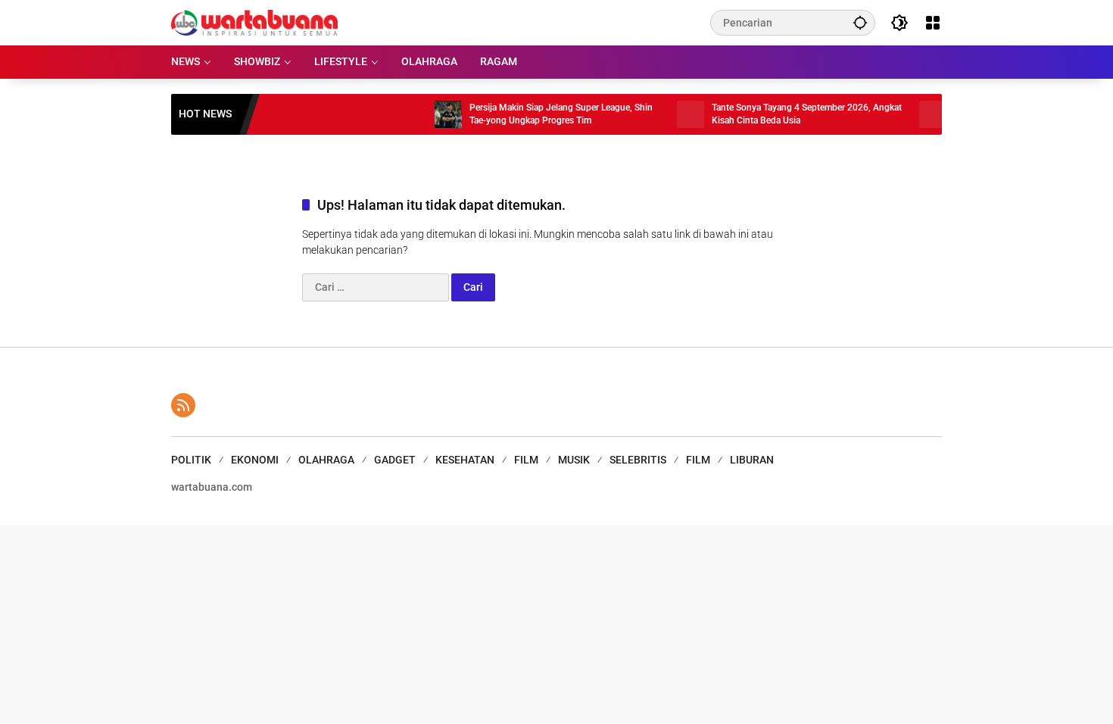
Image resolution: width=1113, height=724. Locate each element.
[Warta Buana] (254, 22)
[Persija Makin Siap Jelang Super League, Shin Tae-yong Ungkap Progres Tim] (434, 114)
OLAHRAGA (326, 460)
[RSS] (183, 405)
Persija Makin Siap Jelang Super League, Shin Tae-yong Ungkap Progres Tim (547, 114)
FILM (526, 460)
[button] (860, 22)
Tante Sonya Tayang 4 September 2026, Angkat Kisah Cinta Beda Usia (793, 114)
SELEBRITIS (638, 460)
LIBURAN (752, 460)
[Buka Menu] (933, 23)
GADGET (395, 460)
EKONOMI (255, 460)
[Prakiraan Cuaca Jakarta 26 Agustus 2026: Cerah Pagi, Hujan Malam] (919, 114)
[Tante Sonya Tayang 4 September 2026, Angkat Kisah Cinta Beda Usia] (677, 114)
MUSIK (574, 460)
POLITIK (191, 460)
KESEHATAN (464, 460)
